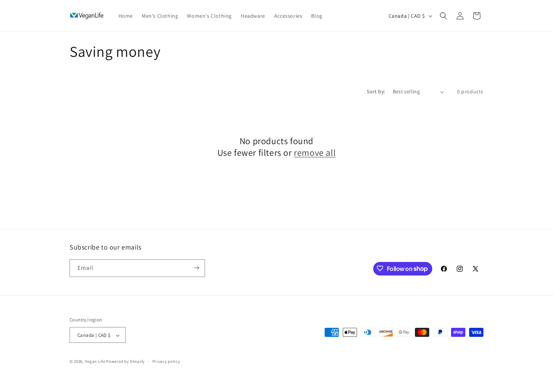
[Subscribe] (196, 268)
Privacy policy (166, 361)
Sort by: (376, 91)
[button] (443, 16)
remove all (315, 152)
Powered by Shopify (125, 361)
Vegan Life (95, 361)
